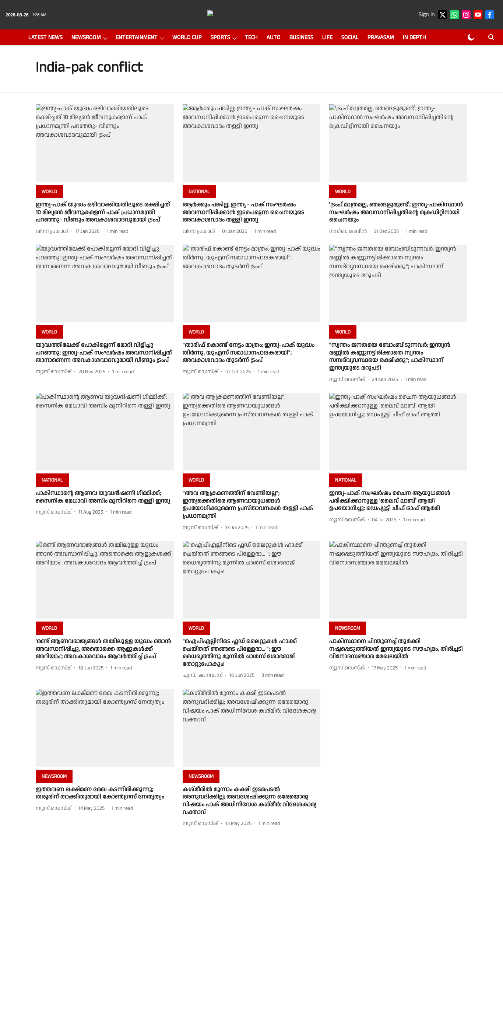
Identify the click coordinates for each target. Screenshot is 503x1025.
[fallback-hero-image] (105, 143)
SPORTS (220, 37)
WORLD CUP (187, 37)
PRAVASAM (380, 37)
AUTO (274, 37)
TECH (251, 37)
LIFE (327, 37)
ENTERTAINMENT (137, 37)
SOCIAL (350, 37)
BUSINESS (301, 37)
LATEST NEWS (45, 37)
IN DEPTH (414, 37)
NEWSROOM (86, 37)
